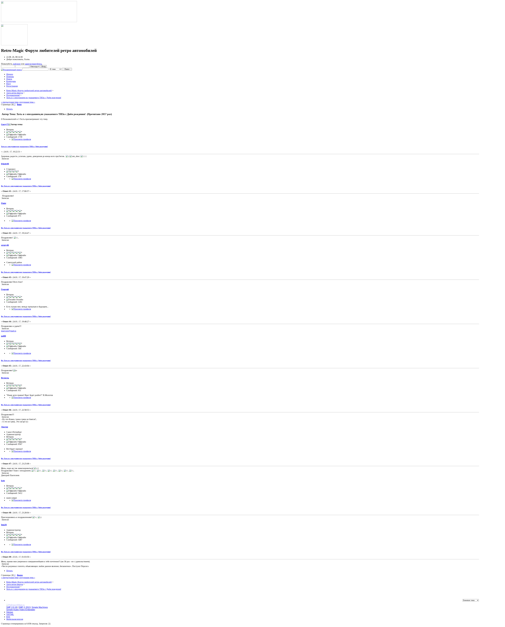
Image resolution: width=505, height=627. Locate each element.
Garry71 (5, 124)
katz (3, 481)
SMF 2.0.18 (11, 607)
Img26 (4, 525)
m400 (3, 336)
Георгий (5, 289)
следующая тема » (27, 102)
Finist (3, 203)
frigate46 (5, 164)
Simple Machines (40, 607)
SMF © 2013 (25, 607)
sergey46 (5, 245)
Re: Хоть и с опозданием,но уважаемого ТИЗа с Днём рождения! (26, 186)
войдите (17, 64)
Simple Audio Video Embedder (20, 610)
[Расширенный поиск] (11, 69)
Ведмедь (5, 378)
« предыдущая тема (9, 102)
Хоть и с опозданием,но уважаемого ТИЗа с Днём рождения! (24, 146)
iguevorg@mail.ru (8, 331)
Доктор (4, 427)
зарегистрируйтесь (33, 64)
